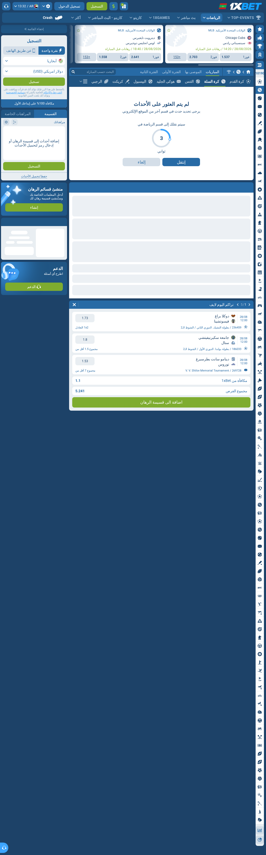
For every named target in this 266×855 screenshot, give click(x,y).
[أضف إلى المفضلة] (168, 30)
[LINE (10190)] (248, 72)
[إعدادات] (46, 6)
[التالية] (236, 186)
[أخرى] (83, 81)
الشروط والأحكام (52, 102)
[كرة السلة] (238, 72)
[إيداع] (113, 6)
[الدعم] (6, 6)
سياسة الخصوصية (15, 102)
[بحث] (73, 72)
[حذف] (74, 186)
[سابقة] (249, 186)
